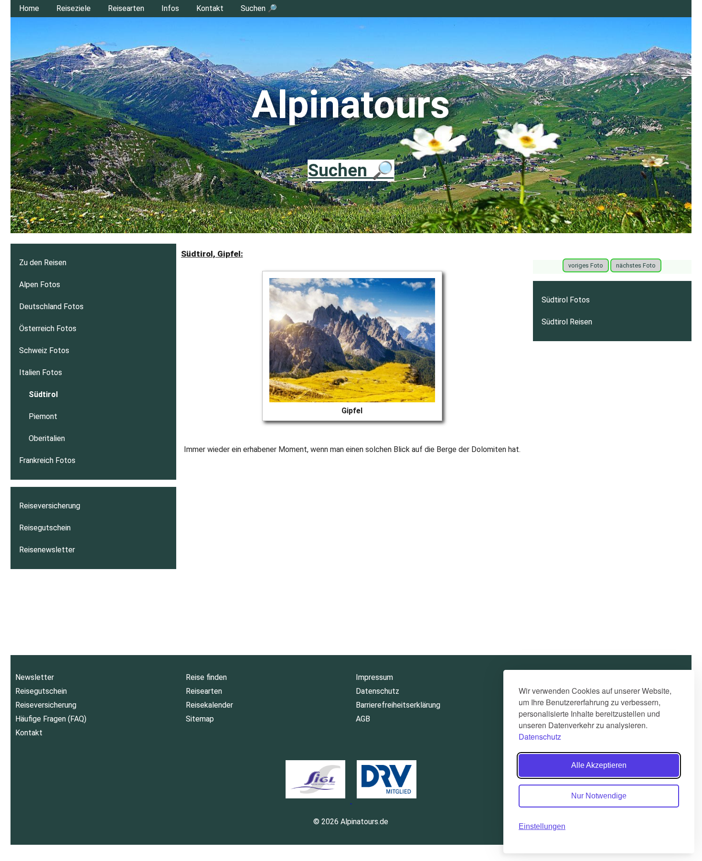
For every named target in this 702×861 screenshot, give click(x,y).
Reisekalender (209, 705)
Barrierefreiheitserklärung (398, 705)
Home (29, 8)
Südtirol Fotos (566, 299)
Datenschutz (540, 736)
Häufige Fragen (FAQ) (50, 718)
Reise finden (206, 677)
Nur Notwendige (599, 796)
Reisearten (126, 8)
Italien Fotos (40, 372)
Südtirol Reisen (567, 321)
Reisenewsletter (47, 549)
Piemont (43, 416)
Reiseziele (73, 8)
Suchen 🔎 (259, 8)
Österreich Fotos (47, 328)
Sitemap (200, 718)
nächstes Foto (636, 265)
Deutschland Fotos (51, 306)
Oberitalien (47, 438)
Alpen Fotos (39, 284)
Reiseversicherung (49, 505)
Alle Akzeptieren (599, 765)
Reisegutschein (45, 527)
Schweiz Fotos (44, 350)
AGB (363, 718)
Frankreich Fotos (47, 460)
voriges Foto (585, 265)
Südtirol (43, 394)
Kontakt (209, 8)
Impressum (374, 677)
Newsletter (34, 677)
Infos (170, 8)
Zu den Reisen (42, 262)
